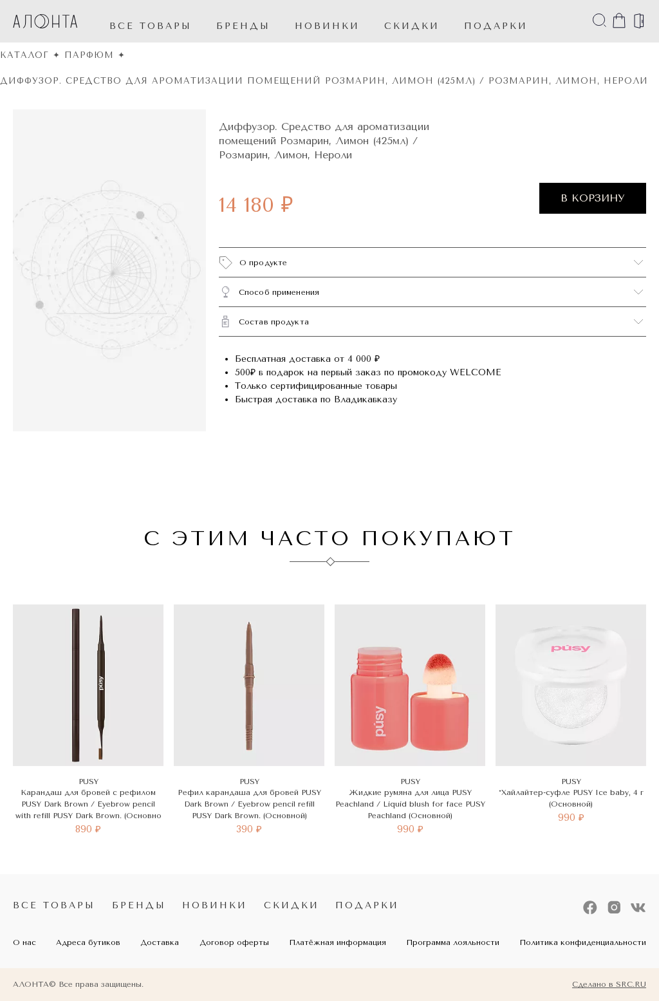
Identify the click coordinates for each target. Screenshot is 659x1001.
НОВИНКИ (327, 26)
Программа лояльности (452, 942)
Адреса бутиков (88, 942)
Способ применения (279, 292)
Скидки (291, 905)
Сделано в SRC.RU (609, 984)
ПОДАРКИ (496, 26)
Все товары (150, 26)
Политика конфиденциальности (582, 942)
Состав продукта (274, 321)
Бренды (243, 26)
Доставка (159, 942)
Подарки (367, 905)
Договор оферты (234, 942)
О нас (24, 942)
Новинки (214, 905)
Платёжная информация (337, 942)
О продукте (263, 262)
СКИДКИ (412, 26)
